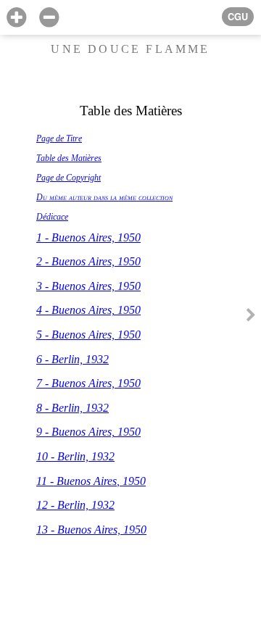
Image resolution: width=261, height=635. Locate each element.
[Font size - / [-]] (49, 17)
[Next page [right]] (251, 317)
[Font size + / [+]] (16, 17)
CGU (238, 16)
